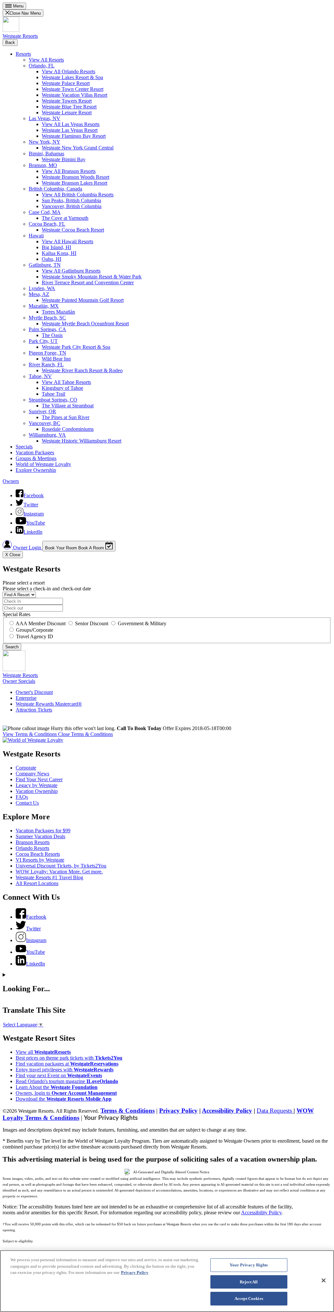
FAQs (22, 797)
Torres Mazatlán (58, 312)
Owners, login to (66, 1093)
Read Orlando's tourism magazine (67, 1081)
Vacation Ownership (37, 791)
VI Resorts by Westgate (40, 860)
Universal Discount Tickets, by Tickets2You (61, 865)
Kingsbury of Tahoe (62, 388)
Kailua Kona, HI (59, 253)
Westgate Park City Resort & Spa (76, 347)
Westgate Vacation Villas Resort (74, 95)
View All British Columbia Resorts (78, 194)
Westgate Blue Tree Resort (69, 106)
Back (10, 42)
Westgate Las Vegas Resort (70, 130)
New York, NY (44, 142)
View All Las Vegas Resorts (70, 124)
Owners (11, 481)
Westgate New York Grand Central (78, 147)
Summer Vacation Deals (40, 836)
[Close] (323, 1280)
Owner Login (27, 547)
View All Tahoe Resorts (66, 382)
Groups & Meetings (36, 458)
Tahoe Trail (53, 394)
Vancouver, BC (44, 423)
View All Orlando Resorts (68, 71)
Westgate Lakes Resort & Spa (72, 77)
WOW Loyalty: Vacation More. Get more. (59, 871)
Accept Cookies (249, 1298)
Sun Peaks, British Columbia (71, 200)
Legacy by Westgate (36, 785)
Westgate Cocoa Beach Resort (73, 230)
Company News (32, 773)
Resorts (23, 54)
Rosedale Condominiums (68, 429)
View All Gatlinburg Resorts (71, 271)
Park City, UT (43, 341)
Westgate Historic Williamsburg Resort (81, 441)
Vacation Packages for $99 (43, 830)
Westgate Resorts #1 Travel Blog (49, 877)
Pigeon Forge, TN (47, 353)
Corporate (26, 767)
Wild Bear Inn (56, 358)
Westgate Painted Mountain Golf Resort (83, 300)
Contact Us (27, 803)
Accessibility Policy (227, 1110)
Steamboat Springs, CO (53, 399)
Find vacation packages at (67, 1063)
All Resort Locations (37, 883)
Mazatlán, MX (44, 306)
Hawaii (36, 235)
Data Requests (275, 1110)
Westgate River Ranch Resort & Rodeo (82, 370)
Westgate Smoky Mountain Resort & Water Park (92, 276)
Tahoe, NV (40, 376)
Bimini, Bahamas (46, 153)
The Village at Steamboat (68, 405)
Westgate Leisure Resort (67, 112)
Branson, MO (43, 165)
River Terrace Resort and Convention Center (88, 282)
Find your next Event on (59, 1075)
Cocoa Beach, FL (47, 224)
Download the (64, 1099)
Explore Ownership (36, 470)
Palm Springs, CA (47, 329)
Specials (24, 446)
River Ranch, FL (46, 364)
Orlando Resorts (32, 848)
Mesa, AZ (39, 294)
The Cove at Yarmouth (65, 218)
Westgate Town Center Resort (72, 89)
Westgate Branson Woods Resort (75, 177)
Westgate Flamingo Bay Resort (74, 136)
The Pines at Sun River (65, 417)
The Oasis (52, 335)
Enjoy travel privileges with (65, 1069)
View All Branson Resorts (69, 171)
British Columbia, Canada (55, 188)
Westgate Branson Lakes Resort (74, 183)
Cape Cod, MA (45, 212)
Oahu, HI (51, 259)
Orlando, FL (41, 65)
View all (43, 1052)
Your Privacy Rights (111, 1118)
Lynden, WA (42, 288)
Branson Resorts (33, 842)
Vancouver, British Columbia (71, 206)
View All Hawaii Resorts (67, 241)
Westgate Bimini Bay (63, 159)
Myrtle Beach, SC (47, 317)
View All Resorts (46, 60)
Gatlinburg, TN (45, 265)
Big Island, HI (56, 247)
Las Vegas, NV (44, 118)
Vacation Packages (35, 452)
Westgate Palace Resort (66, 83)
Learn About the (57, 1087)
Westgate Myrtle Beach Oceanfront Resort (85, 323)
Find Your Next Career (39, 779)
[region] (167, 1281)
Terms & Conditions (127, 1110)
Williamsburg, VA (47, 435)
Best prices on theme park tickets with (69, 1058)
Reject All (249, 1281)
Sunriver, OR (42, 411)
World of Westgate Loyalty (43, 464)
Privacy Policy (178, 1110)
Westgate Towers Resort (67, 101)
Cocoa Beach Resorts (38, 854)
